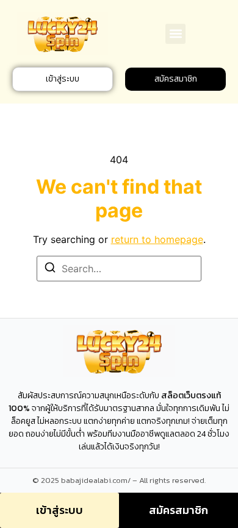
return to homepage (157, 239)
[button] (175, 34)
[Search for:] (119, 268)
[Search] (50, 269)
